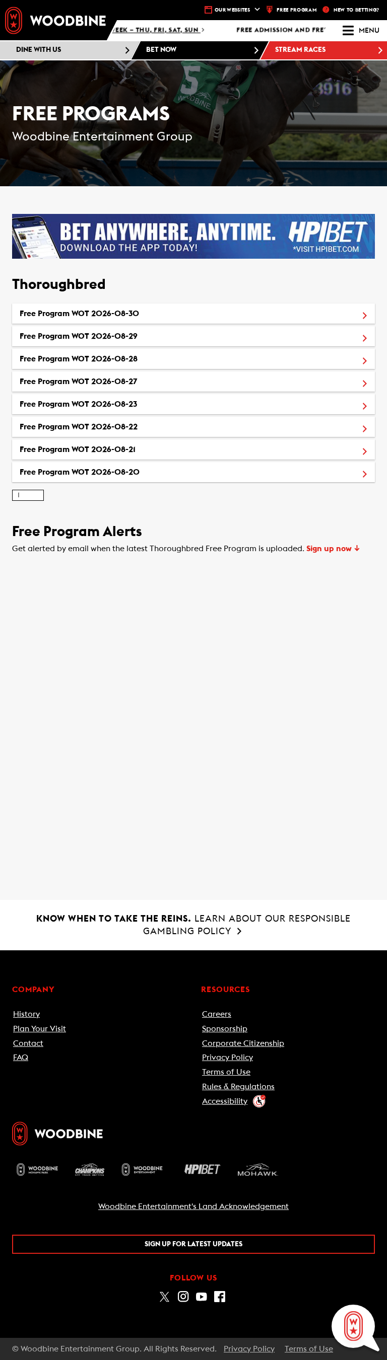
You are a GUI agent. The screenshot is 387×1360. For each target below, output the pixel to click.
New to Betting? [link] (356, 10)
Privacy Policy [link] (227, 1057)
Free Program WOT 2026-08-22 (125, 426)
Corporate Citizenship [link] (243, 1043)
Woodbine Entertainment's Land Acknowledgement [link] (193, 1206)
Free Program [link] (296, 10)
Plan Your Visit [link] (39, 1029)
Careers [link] (216, 1014)
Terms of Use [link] (226, 1072)
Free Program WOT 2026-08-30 (126, 313)
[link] (55, 20)
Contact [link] (28, 1043)
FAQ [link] (20, 1057)
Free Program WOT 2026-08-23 (125, 404)
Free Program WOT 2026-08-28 (125, 358)
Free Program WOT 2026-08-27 (125, 381)
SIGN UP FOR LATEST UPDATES (193, 1244)
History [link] (26, 1014)
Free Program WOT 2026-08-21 (124, 449)
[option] (193, 314)
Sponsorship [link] (224, 1029)
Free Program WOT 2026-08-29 (125, 336)
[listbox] (193, 393)
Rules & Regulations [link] (238, 1087)
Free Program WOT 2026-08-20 (126, 472)
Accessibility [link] (224, 1101)
